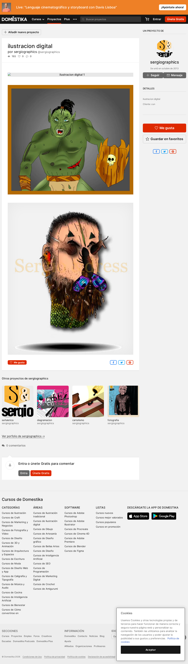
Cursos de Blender (75, 546)
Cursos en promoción (108, 526)
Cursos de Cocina (12, 592)
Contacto (82, 636)
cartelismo (78, 420)
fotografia (113, 420)
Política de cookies (76, 656)
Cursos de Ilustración (14, 512)
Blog (102, 636)
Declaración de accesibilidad (101, 656)
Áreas (38, 507)
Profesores (99, 646)
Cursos (5, 636)
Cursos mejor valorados (109, 517)
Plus (67, 19)
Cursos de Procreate (76, 529)
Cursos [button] (37, 19)
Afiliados (68, 646)
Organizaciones (83, 646)
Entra (24, 473)
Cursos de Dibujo (43, 529)
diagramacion (44, 420)
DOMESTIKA (14, 19)
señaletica (7, 420)
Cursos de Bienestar (13, 605)
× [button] (184, 7)
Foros (36, 636)
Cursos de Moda (11, 563)
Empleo (28, 636)
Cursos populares (106, 522)
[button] (75, 19)
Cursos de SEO (41, 563)
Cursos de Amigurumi (45, 588)
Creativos (46, 636)
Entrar (157, 19)
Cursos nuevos (104, 512)
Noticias (93, 636)
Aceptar (151, 649)
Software (72, 507)
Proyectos (54, 19)
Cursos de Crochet (44, 584)
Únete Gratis (40, 473)
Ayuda (67, 641)
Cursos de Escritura (13, 558)
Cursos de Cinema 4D (76, 533)
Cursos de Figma (74, 550)
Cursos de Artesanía (45, 533)
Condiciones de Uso (32, 656)
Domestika (70, 636)
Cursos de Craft (11, 517)
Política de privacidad (54, 656)
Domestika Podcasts (24, 641)
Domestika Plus (45, 641)
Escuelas (6, 641)
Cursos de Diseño (12, 538)
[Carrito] (147, 19)
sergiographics (37, 52)
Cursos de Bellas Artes (46, 546)
